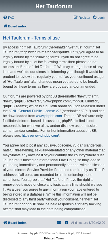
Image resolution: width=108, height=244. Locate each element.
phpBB (38, 233)
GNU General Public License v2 (35, 111)
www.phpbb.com (49, 116)
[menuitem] (8, 17)
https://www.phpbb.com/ (40, 136)
